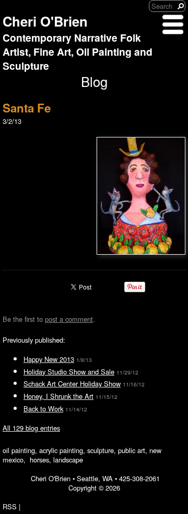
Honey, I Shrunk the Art (58, 396)
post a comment (69, 319)
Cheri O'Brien (45, 21)
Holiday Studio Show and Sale (69, 372)
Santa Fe (27, 107)
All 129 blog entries (31, 428)
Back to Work (43, 408)
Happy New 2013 (49, 359)
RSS (10, 506)
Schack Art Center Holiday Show (72, 383)
